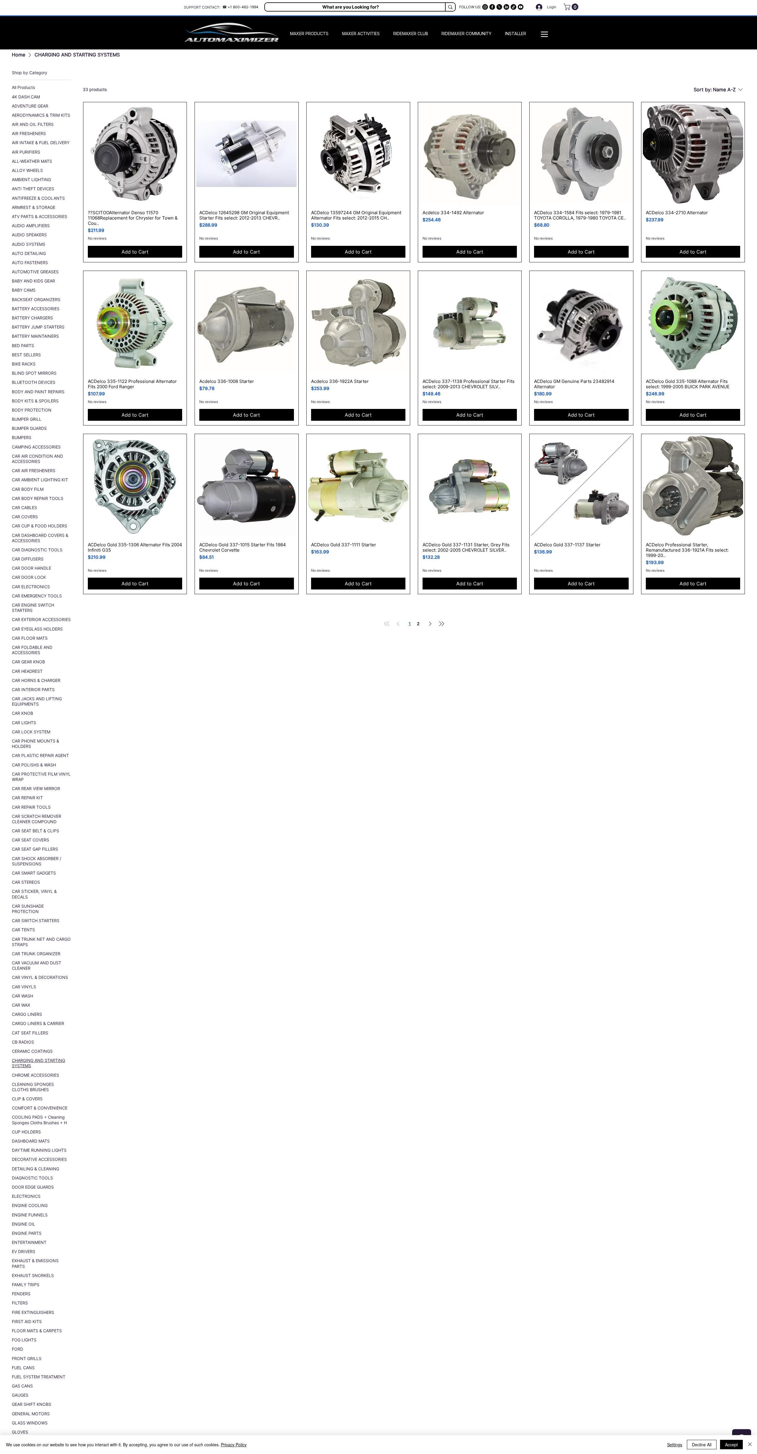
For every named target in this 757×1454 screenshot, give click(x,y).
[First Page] (386, 623)
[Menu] (544, 34)
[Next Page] (430, 623)
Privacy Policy (234, 1444)
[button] (572, 7)
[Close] (749, 1444)
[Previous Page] (398, 623)
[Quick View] (135, 153)
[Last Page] (441, 623)
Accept (731, 1444)
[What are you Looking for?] (450, 7)
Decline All (701, 1444)
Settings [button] (674, 1444)
